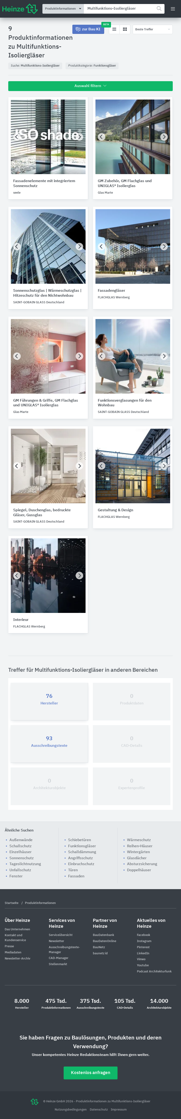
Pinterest (143, 947)
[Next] (79, 137)
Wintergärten (138, 852)
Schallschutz (20, 846)
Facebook (143, 935)
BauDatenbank (103, 935)
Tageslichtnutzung (25, 864)
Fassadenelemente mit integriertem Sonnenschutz (44, 183)
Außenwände (21, 840)
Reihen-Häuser (139, 846)
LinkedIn (143, 953)
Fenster (16, 876)
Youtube (143, 965)
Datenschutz (99, 1109)
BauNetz (99, 947)
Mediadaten (13, 952)
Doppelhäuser (139, 870)
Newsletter (56, 941)
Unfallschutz (20, 870)
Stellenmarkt (58, 964)
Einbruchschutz (81, 864)
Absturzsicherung (142, 864)
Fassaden (76, 876)
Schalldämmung (82, 852)
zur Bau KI (93, 28)
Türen (73, 870)
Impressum (119, 1109)
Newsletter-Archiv (17, 958)
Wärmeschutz (139, 840)
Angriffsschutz (80, 858)
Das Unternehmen (17, 929)
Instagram (144, 941)
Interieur (21, 620)
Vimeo (141, 959)
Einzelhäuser (20, 852)
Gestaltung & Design (115, 510)
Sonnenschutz (21, 858)
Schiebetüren (79, 840)
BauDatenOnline (104, 941)
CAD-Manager (58, 958)
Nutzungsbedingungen (71, 1109)
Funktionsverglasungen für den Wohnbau (125, 403)
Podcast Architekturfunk (154, 971)
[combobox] (124, 9)
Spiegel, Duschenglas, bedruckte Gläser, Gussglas (42, 512)
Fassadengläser (111, 291)
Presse (9, 946)
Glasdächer (137, 858)
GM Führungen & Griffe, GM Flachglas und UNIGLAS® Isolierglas (45, 403)
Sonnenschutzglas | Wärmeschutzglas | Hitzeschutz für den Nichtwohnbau (47, 293)
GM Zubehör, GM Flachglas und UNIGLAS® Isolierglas (125, 183)
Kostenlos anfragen (90, 1073)
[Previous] (17, 137)
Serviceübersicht (61, 935)
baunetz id (100, 953)
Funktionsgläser (82, 846)
